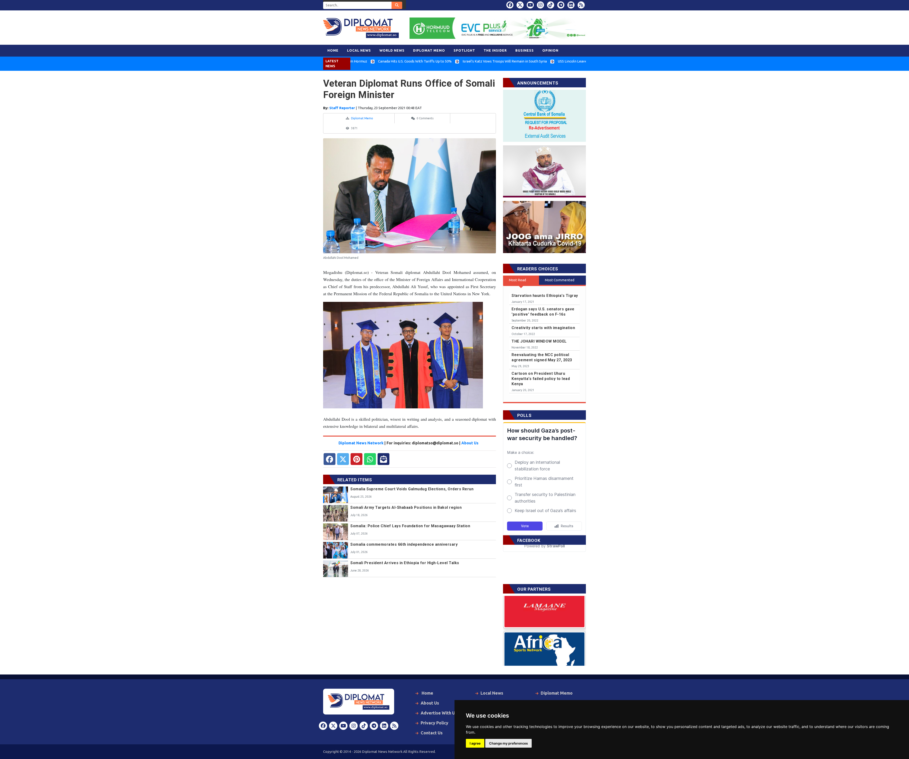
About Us (469, 443)
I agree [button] (475, 743)
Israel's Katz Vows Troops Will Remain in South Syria (459, 61)
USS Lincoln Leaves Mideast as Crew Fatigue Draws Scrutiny (560, 61)
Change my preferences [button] (508, 743)
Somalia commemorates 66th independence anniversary (404, 544)
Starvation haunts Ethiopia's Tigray (545, 295)
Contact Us (432, 732)
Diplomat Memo (362, 118)
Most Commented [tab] (559, 280)
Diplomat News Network (361, 443)
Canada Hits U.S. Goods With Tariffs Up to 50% (369, 61)
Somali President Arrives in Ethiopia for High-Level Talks (404, 563)
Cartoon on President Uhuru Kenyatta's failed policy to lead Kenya (541, 378)
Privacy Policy (434, 722)
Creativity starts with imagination (543, 328)
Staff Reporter (342, 108)
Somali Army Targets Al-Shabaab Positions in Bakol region (406, 507)
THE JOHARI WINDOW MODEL (539, 341)
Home (427, 693)
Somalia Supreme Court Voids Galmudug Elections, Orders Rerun (411, 489)
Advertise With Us (439, 712)
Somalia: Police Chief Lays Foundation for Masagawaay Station (410, 526)
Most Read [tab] (517, 280)
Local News (492, 693)
